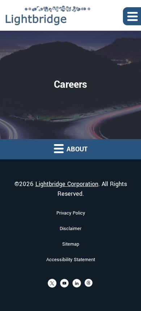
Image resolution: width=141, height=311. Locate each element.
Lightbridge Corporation (66, 184)
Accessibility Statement (70, 259)
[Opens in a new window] (52, 283)
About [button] (76, 149)
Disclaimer (70, 228)
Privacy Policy (70, 213)
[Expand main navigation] (132, 16)
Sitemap (70, 244)
